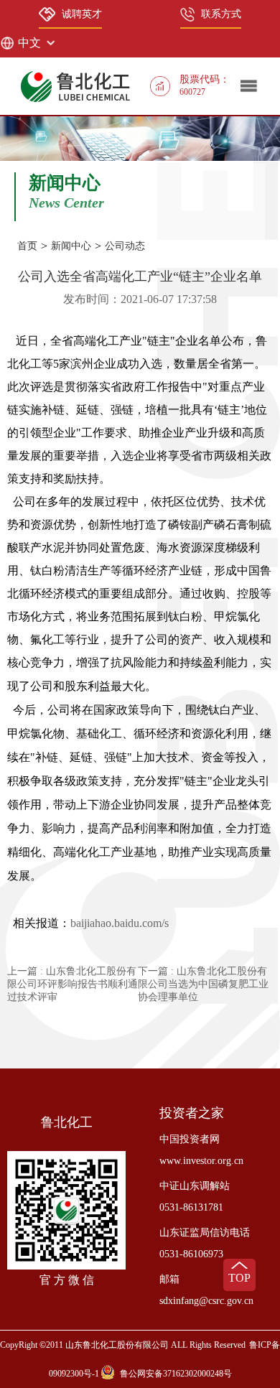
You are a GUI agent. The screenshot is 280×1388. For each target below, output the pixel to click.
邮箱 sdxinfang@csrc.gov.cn (206, 1290)
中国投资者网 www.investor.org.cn (201, 1150)
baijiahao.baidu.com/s (119, 923)
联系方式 (221, 14)
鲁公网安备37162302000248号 (176, 1374)
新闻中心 (71, 246)
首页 (27, 246)
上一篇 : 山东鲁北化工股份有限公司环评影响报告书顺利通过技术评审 (72, 984)
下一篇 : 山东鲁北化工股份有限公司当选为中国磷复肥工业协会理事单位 (203, 984)
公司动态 (125, 246)
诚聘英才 (82, 14)
